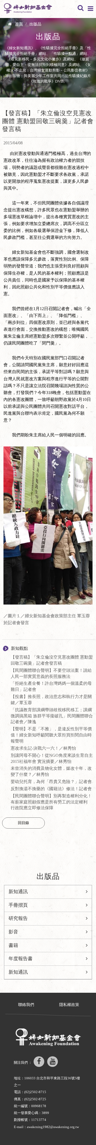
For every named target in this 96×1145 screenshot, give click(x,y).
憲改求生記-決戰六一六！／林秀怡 (43, 748)
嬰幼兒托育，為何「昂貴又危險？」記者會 (51, 781)
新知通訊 (18, 891)
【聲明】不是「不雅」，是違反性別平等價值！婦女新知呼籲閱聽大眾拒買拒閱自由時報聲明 (51, 735)
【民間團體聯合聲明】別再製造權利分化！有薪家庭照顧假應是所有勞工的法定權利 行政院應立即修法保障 (51, 802)
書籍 (13, 945)
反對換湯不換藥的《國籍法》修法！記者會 (51, 788)
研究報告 (18, 918)
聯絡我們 (26, 1005)
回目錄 (23, 823)
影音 (13, 931)
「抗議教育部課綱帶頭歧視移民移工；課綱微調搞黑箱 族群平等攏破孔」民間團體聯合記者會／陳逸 (52, 716)
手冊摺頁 (18, 905)
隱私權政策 (69, 1005)
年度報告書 (21, 958)
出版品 (35, 24)
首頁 (19, 24)
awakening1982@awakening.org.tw (53, 1127)
